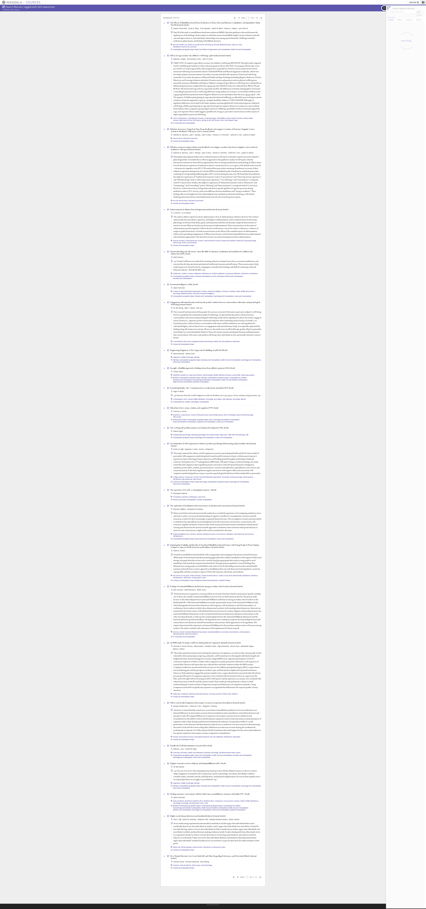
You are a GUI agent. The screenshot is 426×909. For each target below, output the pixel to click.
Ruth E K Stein (208, 59)
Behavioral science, (209, 534)
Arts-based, (177, 576)
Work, (198, 293)
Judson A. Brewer (249, 135)
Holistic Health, (248, 118)
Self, (194, 293)
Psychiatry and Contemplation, (210, 360)
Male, (181, 120)
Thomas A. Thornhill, (220, 153)
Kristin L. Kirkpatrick (206, 449)
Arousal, (176, 241)
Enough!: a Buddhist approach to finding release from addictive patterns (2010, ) (202, 368)
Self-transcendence (191, 634)
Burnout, (176, 45)
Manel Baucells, (179, 354)
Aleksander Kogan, (247, 646)
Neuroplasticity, (239, 534)
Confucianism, (185, 415)
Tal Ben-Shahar (178, 767)
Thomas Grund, (179, 862)
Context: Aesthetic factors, (209, 576)
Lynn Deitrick (243, 28)
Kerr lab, (176, 201)
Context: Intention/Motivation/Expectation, (187, 291)
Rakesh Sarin (190, 354)
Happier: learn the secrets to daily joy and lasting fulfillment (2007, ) (198, 763)
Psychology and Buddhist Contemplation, (227, 420)
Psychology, (177, 293)
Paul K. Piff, (177, 819)
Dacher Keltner (234, 819)
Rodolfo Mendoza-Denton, (218, 819)
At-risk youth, (185, 576)
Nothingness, (193, 497)
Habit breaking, (208, 375)
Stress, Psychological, (227, 120)
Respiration (236, 737)
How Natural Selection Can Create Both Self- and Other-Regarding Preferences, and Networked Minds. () (213, 857)
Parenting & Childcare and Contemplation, (230, 276)
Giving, (190, 399)
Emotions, (182, 241)
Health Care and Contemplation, (231, 360)
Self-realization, (228, 399)
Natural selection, (185, 865)
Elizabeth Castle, (211, 646)
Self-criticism (197, 479)
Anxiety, (175, 737)
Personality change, (213, 435)
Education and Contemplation (182, 278)
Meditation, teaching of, (226, 273)
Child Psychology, (210, 118)
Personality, (225, 477)
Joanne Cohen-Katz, (180, 28)
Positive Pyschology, (201, 482)
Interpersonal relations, (228, 241)
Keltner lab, (240, 241)
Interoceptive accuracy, (186, 737)
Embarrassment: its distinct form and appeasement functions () (199, 209)
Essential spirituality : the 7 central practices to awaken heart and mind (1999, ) (202, 388)
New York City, (187, 120)
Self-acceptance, (248, 477)
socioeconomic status (218, 847)
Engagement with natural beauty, (203, 341)
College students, (178, 477)
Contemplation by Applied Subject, (184, 49)
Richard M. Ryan (191, 749)
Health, (238, 291)
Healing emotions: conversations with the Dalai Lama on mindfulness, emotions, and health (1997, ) (210, 794)
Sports (238, 753)
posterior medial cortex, (223, 694)
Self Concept (177, 417)
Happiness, (177, 357)
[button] (423, 2)
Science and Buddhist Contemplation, (185, 422)
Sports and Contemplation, (203, 755)
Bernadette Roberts (180, 493)
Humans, (176, 120)
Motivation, (199, 753)
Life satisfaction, (227, 341)
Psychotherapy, (241, 435)
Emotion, (191, 273)
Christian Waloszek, (192, 862)
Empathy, (232, 291)
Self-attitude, (177, 479)
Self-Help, (176, 360)
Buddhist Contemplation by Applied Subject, (187, 378)
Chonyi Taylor (178, 371)
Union (203, 497)
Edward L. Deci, (179, 749)
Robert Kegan (178, 431)
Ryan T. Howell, (190, 308)
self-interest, (207, 847)
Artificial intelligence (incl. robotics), (184, 534)
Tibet (206, 803)
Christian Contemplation (204, 500)
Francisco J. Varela (179, 411)
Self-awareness (178, 536)
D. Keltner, (177, 213)
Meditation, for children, (210, 273)
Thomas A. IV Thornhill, (221, 135)
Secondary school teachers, (231, 632)
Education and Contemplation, (242, 755)
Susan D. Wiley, (193, 28)
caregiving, (184, 694)
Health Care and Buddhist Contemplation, (234, 380)
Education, (184, 753)
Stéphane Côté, (203, 819)
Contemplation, (178, 399)
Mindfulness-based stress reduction (185, 47)
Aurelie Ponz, (235, 646)
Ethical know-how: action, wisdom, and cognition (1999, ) (194, 408)
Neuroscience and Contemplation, (205, 539)
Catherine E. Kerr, (236, 135)
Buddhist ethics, (198, 801)
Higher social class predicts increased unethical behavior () (198, 816)
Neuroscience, (177, 138)
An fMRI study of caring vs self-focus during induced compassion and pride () (205, 642)
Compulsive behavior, (195, 375)
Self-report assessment (190, 138)
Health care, (183, 45)
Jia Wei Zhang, (178, 308)
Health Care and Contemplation (241, 49)
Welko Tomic (201, 590)
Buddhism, (176, 375)
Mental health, (237, 576)
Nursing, (217, 45)
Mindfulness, (246, 576)
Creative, (221, 576)
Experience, (185, 497)
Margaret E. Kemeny (210, 706)
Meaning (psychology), (198, 435)
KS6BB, (243, 291)
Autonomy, (176, 753)
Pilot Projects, (197, 120)
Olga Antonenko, (223, 646)
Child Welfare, (221, 118)
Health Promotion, (237, 118)
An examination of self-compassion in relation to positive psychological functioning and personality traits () (213, 444)
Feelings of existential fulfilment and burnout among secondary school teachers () (206, 586)
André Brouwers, (190, 590)
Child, (175, 118)
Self (247, 435)
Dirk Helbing (204, 862)
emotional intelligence (207, 293)
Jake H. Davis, (207, 135)
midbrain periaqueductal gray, (198, 694)
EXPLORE (412, 2)
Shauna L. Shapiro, (231, 28)
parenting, (207, 753)
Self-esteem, (245, 273)
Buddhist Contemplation (201, 382)
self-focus (235, 694)
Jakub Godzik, (199, 646)
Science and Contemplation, (221, 810)
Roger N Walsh (178, 391)
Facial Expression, (191, 241)
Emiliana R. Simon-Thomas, (183, 646)
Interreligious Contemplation (200, 402)
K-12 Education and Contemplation (184, 123)
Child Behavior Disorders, (196, 118)
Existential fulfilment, (214, 632)
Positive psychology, (236, 477)
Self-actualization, (179, 634)
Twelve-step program (247, 375)
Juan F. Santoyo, (195, 135)
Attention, (200, 534)
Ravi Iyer (199, 308)
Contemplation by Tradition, (238, 378)
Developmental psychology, (182, 435)
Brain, (175, 801)
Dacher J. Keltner (179, 649)
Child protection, (195, 576)
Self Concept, (215, 120)
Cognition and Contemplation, (206, 422)
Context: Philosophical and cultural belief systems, (207, 415)
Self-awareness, (178, 578)
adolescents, (177, 273)
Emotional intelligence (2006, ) (184, 284)
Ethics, (186, 399)
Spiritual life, (236, 375)
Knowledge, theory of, (235, 415)
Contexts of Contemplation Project (183, 141)
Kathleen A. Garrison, (181, 135)
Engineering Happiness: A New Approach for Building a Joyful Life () (198, 350)
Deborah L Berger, (180, 59)
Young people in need (198, 578)
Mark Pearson (178, 257)
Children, (185, 273)
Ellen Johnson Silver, (194, 59)
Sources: (6, 10)
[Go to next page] (257, 18)
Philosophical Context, (180, 420)
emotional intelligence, (215, 291)
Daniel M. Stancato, (189, 819)
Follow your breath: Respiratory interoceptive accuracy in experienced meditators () (207, 702)
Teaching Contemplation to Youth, (205, 276)
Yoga (235, 120)
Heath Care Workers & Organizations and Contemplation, (213, 49)
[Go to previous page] (239, 18)
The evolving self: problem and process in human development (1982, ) (199, 427)
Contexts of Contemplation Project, (183, 482)
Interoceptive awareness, (202, 737)
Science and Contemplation (242, 296)
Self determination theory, (227, 753)
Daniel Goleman (179, 288)
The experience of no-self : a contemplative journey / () (193, 490)
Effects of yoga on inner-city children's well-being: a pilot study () (200, 55)
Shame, (184, 243)
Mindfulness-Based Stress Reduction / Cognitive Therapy (212, 580)
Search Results (14, 10)
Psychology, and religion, (214, 399)
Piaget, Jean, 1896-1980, (227, 435)
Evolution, (176, 865)
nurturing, (212, 694)
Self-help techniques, (225, 375)
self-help (196, 357)
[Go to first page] (235, 18)
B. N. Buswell (186, 213)
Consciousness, (221, 534)
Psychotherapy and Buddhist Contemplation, (206, 380)
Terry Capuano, (205, 28)
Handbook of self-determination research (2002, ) (191, 745)
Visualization (253, 273)
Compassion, (189, 477)
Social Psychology (206, 865)
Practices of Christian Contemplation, (184, 500)
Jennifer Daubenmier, (181, 706)
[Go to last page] (261, 18)
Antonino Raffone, (180, 509)
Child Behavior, (182, 118)
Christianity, (177, 497)
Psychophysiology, (250, 241)
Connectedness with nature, (182, 341)
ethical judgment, (186, 847)
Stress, (240, 45)
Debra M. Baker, (218, 28)
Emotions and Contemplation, (204, 296)
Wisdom (243, 399)
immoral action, (198, 847)
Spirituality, (236, 399)
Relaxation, (237, 273)
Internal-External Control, (212, 241)
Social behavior (192, 243)
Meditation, (198, 273)
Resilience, (254, 576)
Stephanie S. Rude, (191, 449)
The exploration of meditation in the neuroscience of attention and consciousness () (207, 505)
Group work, (228, 576)
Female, (228, 118)
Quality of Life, (206, 120)
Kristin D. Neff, (178, 449)
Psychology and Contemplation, (224, 296)
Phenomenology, (248, 415)
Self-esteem (236, 341)
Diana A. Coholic (179, 551)
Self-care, (235, 45)
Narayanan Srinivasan (195, 509)
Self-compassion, (187, 479)
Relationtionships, (226, 45)
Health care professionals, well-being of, (200, 45)
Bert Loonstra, (178, 590)
